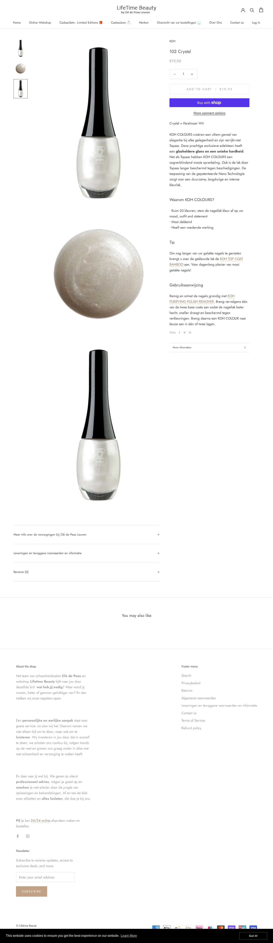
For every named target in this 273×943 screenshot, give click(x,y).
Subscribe (31, 891)
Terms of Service (193, 720)
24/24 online (40, 820)
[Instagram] (27, 835)
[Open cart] (261, 10)
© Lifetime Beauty (26, 926)
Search (186, 675)
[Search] (252, 10)
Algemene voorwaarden (198, 698)
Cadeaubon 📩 (121, 22)
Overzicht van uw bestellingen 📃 (179, 22)
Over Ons (215, 22)
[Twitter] (184, 332)
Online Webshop (40, 22)
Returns (186, 690)
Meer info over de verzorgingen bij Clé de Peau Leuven (50, 534)
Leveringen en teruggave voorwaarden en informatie (48, 553)
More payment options (209, 113)
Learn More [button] (129, 935)
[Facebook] (179, 332)
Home (17, 22)
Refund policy (191, 728)
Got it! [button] (253, 935)
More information (182, 347)
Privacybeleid (190, 683)
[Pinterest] (190, 332)
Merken (144, 22)
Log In (256, 22)
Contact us (237, 22)
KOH (172, 41)
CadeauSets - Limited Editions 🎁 (81, 22)
